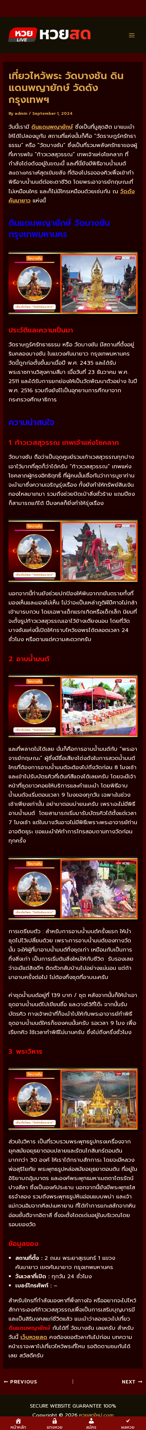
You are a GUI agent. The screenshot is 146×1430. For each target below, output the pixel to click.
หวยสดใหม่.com (96, 1415)
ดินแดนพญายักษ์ (52, 127)
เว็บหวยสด (33, 1337)
